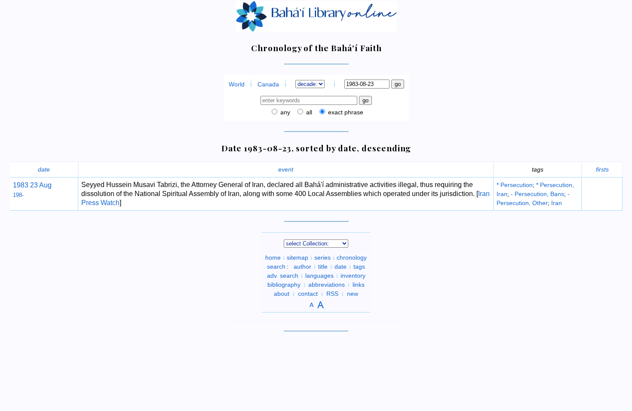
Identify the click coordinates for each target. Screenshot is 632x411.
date (44, 169)
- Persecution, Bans (537, 193)
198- (18, 195)
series (322, 257)
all (308, 112)
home (273, 257)
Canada (268, 84)
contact (308, 293)
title (323, 266)
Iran (556, 202)
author (302, 266)
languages (319, 275)
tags (359, 266)
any (284, 112)
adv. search (282, 275)
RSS (332, 293)
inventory (353, 275)
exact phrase (344, 112)
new (352, 293)
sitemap (297, 257)
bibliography (284, 284)
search (276, 266)
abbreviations (326, 284)
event (285, 169)
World (237, 84)
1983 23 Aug (32, 185)
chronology (352, 257)
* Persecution (515, 184)
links (359, 284)
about (281, 293)
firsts (602, 169)
